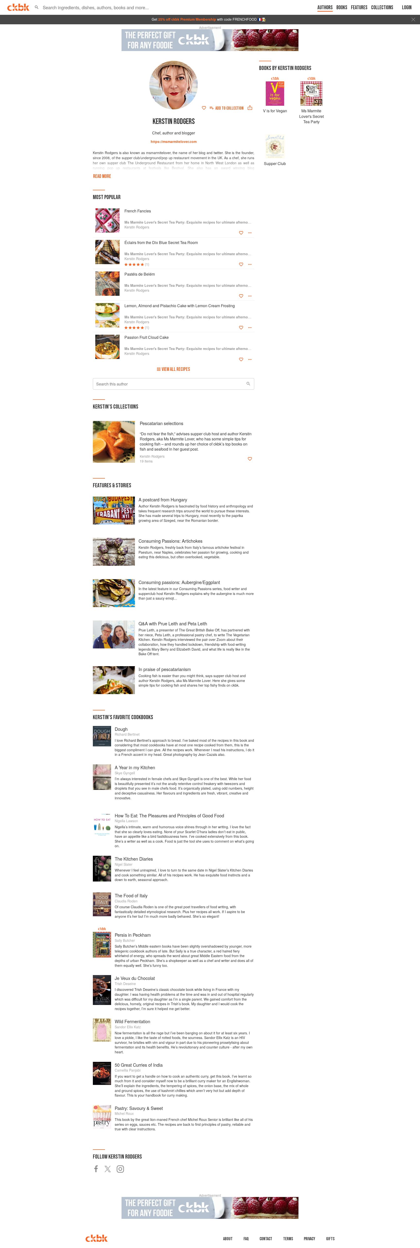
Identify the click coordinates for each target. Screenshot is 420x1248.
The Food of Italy (131, 895)
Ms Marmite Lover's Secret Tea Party (311, 116)
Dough (121, 729)
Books (341, 7)
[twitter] (111, 1169)
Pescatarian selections (161, 423)
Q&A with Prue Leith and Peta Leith (173, 623)
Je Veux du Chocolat (135, 978)
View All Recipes (176, 369)
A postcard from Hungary (163, 499)
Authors (325, 7)
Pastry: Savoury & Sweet (139, 1108)
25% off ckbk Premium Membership (187, 19)
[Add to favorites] (204, 108)
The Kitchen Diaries (134, 858)
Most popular (107, 197)
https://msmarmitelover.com (174, 141)
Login (406, 7)
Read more (102, 176)
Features (359, 7)
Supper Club (275, 163)
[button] (36, 7)
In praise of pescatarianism (165, 669)
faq (246, 1238)
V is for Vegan (275, 110)
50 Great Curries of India (139, 1065)
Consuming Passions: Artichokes (170, 541)
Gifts (330, 1238)
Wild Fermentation (132, 1021)
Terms (288, 1238)
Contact (266, 1238)
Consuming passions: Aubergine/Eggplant (179, 582)
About (228, 1238)
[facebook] (99, 1169)
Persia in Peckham (133, 935)
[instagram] (123, 1169)
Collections (382, 7)
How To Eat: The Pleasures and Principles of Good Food (169, 815)
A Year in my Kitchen (135, 767)
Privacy (309, 1238)
